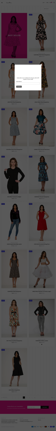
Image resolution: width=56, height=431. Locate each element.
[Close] (41, 65)
